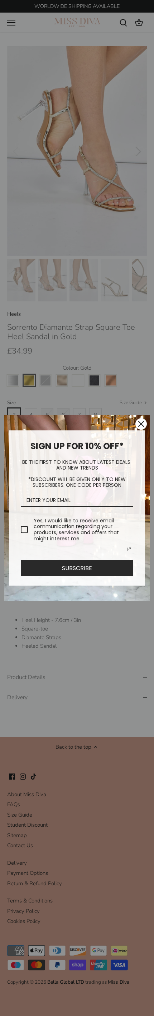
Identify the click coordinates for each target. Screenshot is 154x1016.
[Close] (141, 424)
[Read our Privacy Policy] (129, 549)
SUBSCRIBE (77, 568)
